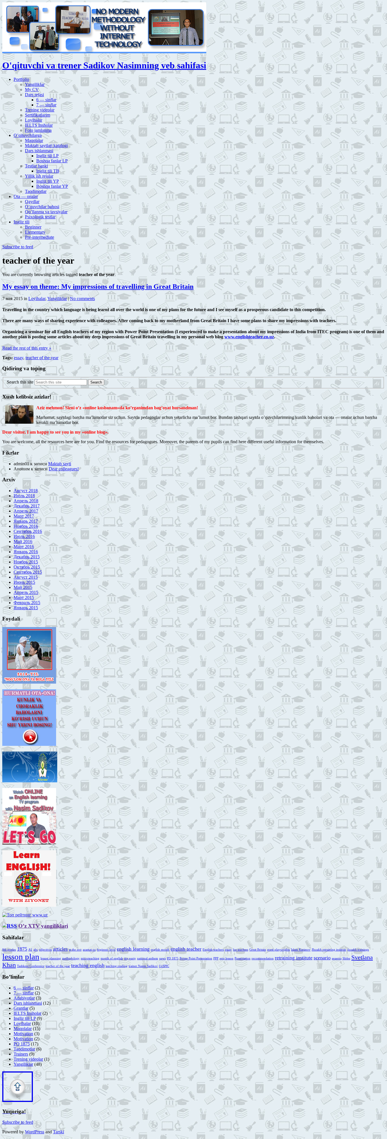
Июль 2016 (24, 536)
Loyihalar (33, 120)
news (162, 958)
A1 (30, 949)
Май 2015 (23, 587)
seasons (336, 958)
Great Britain (257, 949)
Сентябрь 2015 (28, 572)
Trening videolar (39, 109)
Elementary (35, 232)
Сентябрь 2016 (28, 531)
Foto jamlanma (38, 130)
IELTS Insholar (39, 125)
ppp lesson (226, 958)
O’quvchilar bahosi (42, 206)
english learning (133, 949)
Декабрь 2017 (27, 505)
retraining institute (293, 958)
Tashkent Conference (30, 966)
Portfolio (21, 79)
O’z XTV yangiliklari (43, 926)
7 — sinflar (46, 104)
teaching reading (116, 966)
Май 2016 (23, 541)
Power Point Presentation (196, 958)
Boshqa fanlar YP (52, 186)
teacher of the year (41, 357)
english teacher (186, 949)
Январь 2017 (26, 521)
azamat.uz (89, 949)
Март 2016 (24, 546)
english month (160, 949)
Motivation (23, 1033)
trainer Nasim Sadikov (143, 966)
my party (130, 958)
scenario (322, 958)
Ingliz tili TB (47, 171)
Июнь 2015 (24, 582)
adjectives (45, 949)
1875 (22, 949)
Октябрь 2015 (27, 567)
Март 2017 (24, 516)
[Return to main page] (104, 51)
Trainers (21, 1054)
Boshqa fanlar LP (52, 160)
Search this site (20, 382)
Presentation (242, 958)
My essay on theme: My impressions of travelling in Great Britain (98, 286)
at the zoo (75, 949)
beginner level (106, 949)
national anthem (147, 958)
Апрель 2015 (26, 592)
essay (18, 357)
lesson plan (20, 956)
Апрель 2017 (26, 511)
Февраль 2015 (27, 602)
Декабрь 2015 (27, 556)
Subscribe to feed (17, 246)
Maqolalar (34, 140)
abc (35, 949)
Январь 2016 (26, 551)
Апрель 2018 (26, 500)
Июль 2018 (24, 495)
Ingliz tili (21, 221)
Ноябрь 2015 (26, 561)
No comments (82, 298)
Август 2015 (26, 577)
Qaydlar (32, 201)
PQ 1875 (22, 1043)
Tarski (58, 1131)
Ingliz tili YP (47, 181)
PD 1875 (172, 958)
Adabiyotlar (24, 998)
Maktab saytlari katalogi (46, 145)
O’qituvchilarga (28, 135)
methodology (71, 958)
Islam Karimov (301, 949)
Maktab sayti (59, 463)
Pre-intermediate (39, 237)
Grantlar (21, 1008)
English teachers (213, 949)
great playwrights (278, 949)
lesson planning (51, 958)
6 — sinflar (46, 99)
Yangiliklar (34, 84)
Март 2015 (24, 597)
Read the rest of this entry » (26, 348)
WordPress (34, 1131)
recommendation (263, 958)
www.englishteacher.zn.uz (249, 336)
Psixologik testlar (40, 216)
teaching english (88, 965)
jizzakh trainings (358, 949)
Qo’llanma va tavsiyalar (46, 211)
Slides (346, 958)
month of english (112, 958)
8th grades (9, 949)
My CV (32, 89)
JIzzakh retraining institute (329, 949)
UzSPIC (164, 966)
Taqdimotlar (35, 191)
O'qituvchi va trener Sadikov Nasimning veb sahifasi (104, 65)
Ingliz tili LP (47, 155)
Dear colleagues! (64, 468)
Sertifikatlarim (37, 115)
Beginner (33, 227)
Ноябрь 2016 (26, 526)
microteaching (90, 958)
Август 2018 (26, 490)
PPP (215, 958)
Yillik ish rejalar (39, 176)
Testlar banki (36, 165)
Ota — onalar (26, 196)
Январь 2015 (26, 607)
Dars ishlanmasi (39, 150)
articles (60, 949)
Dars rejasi (34, 94)
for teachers (240, 949)
